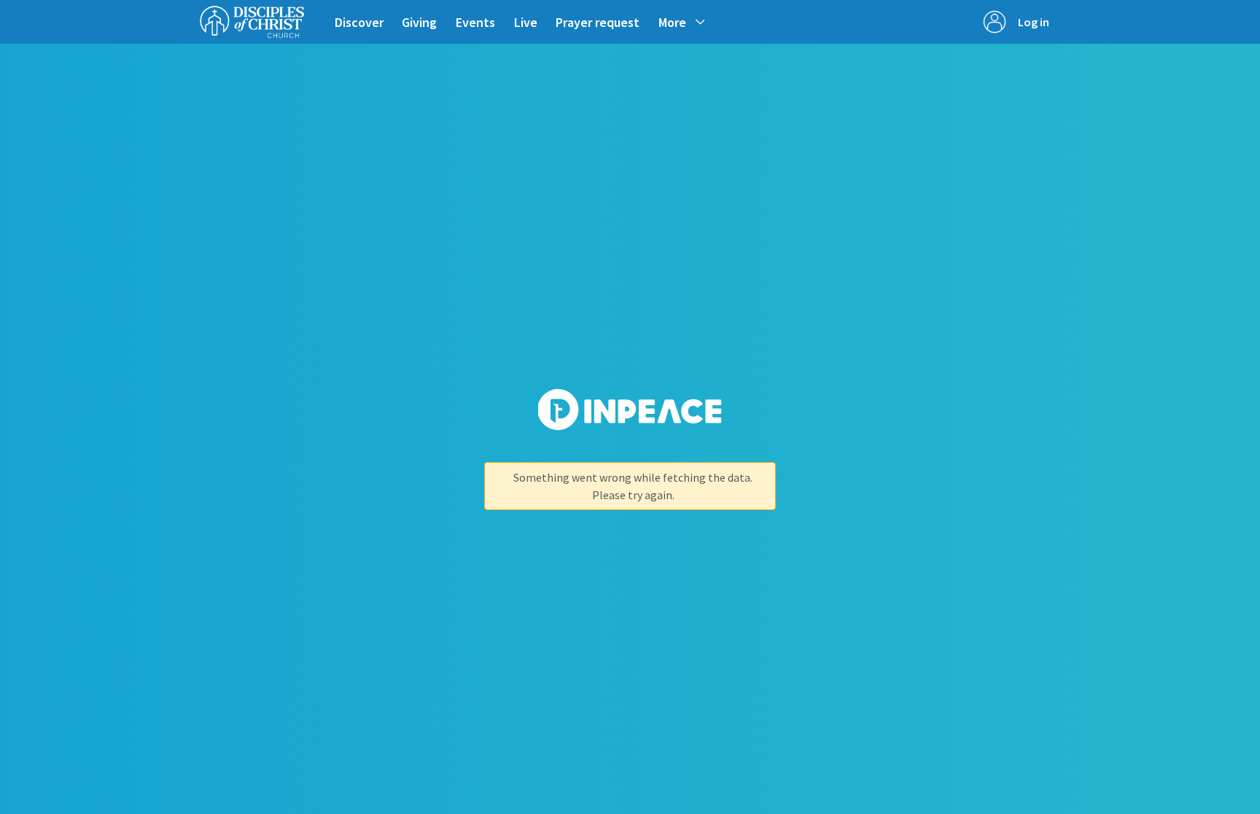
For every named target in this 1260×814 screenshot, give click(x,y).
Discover (359, 22)
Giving (419, 22)
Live (525, 22)
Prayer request (597, 22)
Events (475, 22)
